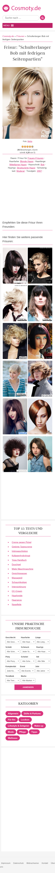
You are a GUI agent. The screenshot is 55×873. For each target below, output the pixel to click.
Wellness (12, 738)
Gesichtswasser (19, 573)
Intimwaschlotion (20, 551)
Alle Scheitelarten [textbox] (28, 661)
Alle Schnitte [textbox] (12, 652)
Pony (8, 657)
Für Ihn (11, 719)
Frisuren (20, 36)
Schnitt (9, 647)
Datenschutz (18, 863)
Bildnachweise (33, 863)
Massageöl (17, 578)
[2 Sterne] (25, 146)
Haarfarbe (25, 637)
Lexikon (25, 719)
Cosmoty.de (8, 36)
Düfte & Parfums (32, 713)
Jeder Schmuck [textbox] (28, 652)
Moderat (20, 171)
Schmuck (25, 647)
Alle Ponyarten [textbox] (13, 661)
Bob (42, 164)
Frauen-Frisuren (36, 158)
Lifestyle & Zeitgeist (18, 726)
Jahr (37, 666)
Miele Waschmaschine (22, 569)
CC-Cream (17, 591)
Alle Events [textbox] (26, 671)
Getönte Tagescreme (22, 546)
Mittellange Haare (18, 164)
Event (22, 666)
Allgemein (13, 713)
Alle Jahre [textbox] (41, 671)
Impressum (5, 863)
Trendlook (10, 676)
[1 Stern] (22, 146)
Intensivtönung (19, 586)
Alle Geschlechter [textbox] (13, 642)
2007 (39, 171)
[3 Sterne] (27, 146)
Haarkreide (17, 595)
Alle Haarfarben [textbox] (28, 642)
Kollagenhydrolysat (21, 555)
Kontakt (45, 863)
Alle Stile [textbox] (41, 661)
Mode (11, 732)
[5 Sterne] (32, 146)
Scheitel (24, 657)
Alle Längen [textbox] (42, 642)
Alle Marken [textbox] (27, 680)
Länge (38, 637)
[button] (6, 25)
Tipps (34, 732)
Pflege (22, 732)
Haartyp (39, 647)
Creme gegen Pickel (21, 542)
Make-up (38, 726)
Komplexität (11, 666)
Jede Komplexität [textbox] (13, 671)
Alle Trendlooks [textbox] (13, 680)
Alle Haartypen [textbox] (44, 652)
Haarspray (17, 600)
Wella (30, 141)
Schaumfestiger (19, 582)
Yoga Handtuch (19, 560)
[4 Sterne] (30, 146)
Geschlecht (10, 637)
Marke (23, 676)
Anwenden (28, 687)
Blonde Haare (26, 161)
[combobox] (13, 642)
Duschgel (16, 564)
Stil (37, 657)
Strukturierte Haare (26, 168)
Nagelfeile (16, 604)
